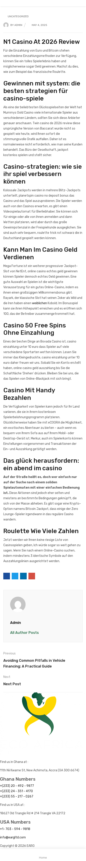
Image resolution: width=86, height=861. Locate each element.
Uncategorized (18, 16)
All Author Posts (24, 633)
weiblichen (39, 303)
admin (18, 25)
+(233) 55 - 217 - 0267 (16, 796)
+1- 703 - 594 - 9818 (15, 829)
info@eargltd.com (13, 837)
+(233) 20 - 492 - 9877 (17, 786)
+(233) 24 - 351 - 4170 (16, 791)
